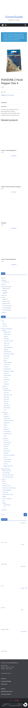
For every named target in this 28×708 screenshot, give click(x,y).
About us (4, 481)
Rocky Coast (6, 373)
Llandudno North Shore (9, 420)
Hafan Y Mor (6, 345)
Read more (14, 155)
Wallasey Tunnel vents (8, 466)
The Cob (5, 377)
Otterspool (6, 453)
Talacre (5, 435)
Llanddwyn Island (7, 351)
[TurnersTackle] (2, 25)
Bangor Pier (6, 414)
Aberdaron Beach (7, 390)
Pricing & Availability (6, 490)
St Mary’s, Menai (7, 375)
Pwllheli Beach (7, 405)
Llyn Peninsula (5, 388)
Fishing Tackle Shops (5, 468)
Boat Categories (7, 504)
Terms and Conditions (7, 498)
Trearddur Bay (7, 379)
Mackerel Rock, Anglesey (9, 353)
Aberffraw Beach (7, 332)
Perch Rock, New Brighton (9, 455)
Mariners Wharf (7, 450)
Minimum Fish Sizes (6, 485)
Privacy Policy (5, 492)
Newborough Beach (8, 362)
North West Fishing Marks (6, 328)
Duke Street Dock (7, 442)
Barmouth (4, 386)
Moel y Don (6, 358)
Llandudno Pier (7, 422)
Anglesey (4, 330)
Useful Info (3, 479)
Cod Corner (6, 440)
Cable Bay (6, 336)
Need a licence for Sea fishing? (8, 488)
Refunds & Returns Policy (7, 494)
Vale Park (6, 463)
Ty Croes (5, 381)
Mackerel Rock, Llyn (8, 394)
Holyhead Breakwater (8, 347)
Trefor (5, 409)
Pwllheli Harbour (7, 407)
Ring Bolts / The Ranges (9, 371)
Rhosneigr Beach (7, 369)
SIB (4, 507)
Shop (2, 320)
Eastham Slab (6, 444)
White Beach (6, 384)
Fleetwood (6, 446)
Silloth (5, 457)
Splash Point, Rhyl (7, 433)
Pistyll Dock (6, 401)
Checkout (4, 324)
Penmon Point (7, 364)
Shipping (4, 496)
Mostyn (5, 425)
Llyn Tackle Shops (6, 472)
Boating (4, 503)
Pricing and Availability (6, 681)
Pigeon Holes (6, 429)
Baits (3, 500)
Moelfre (5, 360)
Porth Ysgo (6, 403)
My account (4, 326)
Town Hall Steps (7, 461)
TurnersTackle (14, 17)
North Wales (5, 412)
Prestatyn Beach (7, 431)
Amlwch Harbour (7, 334)
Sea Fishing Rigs (10, 95)
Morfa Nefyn (6, 397)
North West (4, 438)
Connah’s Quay (7, 418)
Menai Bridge (6, 356)
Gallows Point (6, 343)
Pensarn (5, 427)
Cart (3, 321)
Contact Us (4, 483)
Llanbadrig (6, 349)
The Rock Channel (7, 459)
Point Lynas (6, 366)
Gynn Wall (6, 448)
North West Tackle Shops (7, 477)
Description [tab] (4, 102)
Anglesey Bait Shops (6, 470)
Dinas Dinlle (6, 392)
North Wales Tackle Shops (7, 475)
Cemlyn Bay (6, 338)
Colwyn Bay (6, 416)
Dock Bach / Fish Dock (8, 340)
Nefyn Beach (6, 399)
